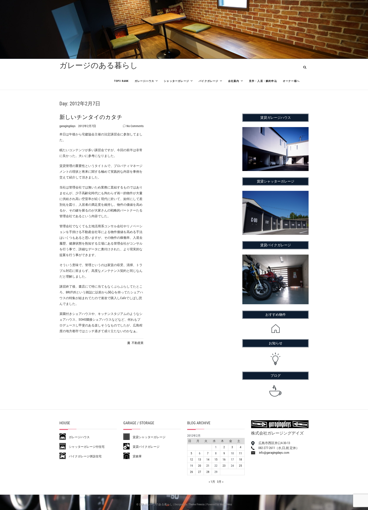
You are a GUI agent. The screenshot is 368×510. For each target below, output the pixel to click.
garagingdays (67, 126)
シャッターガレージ (176, 81)
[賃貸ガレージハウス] (275, 130)
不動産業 (138, 343)
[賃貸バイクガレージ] (275, 257)
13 (199, 459)
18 (240, 459)
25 (240, 465)
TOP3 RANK (121, 81)
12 (191, 459)
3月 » (220, 481)
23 (224, 465)
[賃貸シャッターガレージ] (275, 194)
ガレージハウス (144, 81)
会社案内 (233, 81)
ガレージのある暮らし (98, 65)
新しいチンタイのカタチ (90, 117)
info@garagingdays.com (272, 453)
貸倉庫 (136, 456)
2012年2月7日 (87, 126)
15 (215, 459)
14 (207, 459)
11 (240, 453)
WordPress (226, 504)
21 (207, 465)
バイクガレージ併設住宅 (84, 456)
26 (191, 472)
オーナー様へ (291, 81)
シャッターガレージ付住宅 (85, 446)
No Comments (135, 126)
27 (199, 472)
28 (207, 472)
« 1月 (212, 481)
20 (199, 465)
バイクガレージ (208, 81)
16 (224, 459)
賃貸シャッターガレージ (147, 437)
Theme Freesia (196, 504)
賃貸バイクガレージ (145, 446)
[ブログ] (275, 391)
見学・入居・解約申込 (263, 81)
